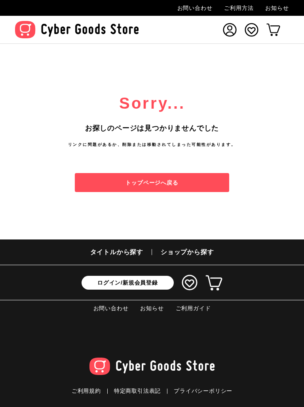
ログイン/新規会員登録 (127, 282)
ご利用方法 (238, 8)
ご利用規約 (86, 391)
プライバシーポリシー (203, 391)
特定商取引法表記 (137, 391)
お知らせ (277, 8)
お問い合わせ (195, 8)
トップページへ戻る (151, 182)
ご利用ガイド (193, 308)
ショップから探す (187, 252)
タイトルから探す (116, 252)
